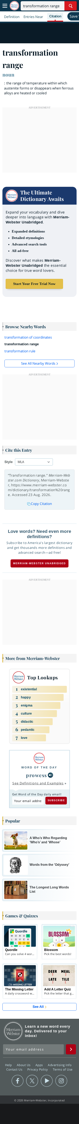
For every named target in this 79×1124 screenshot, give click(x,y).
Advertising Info (60, 1065)
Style (8, 462)
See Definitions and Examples (38, 783)
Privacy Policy (38, 1069)
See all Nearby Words (38, 363)
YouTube (47, 1081)
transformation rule (19, 351)
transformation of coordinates (28, 337)
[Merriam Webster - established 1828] (14, 6)
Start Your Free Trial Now (34, 284)
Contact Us (14, 1069)
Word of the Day (39, 767)
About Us (24, 1065)
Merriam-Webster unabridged (39, 563)
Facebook (17, 1081)
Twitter (32, 1081)
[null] (50, 775)
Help (9, 1065)
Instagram (61, 1081)
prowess (36, 775)
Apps (39, 1065)
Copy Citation (41, 503)
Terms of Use (63, 1069)
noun (8, 74)
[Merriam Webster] (39, 758)
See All (38, 1007)
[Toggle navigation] (5, 6)
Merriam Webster (13, 1031)
